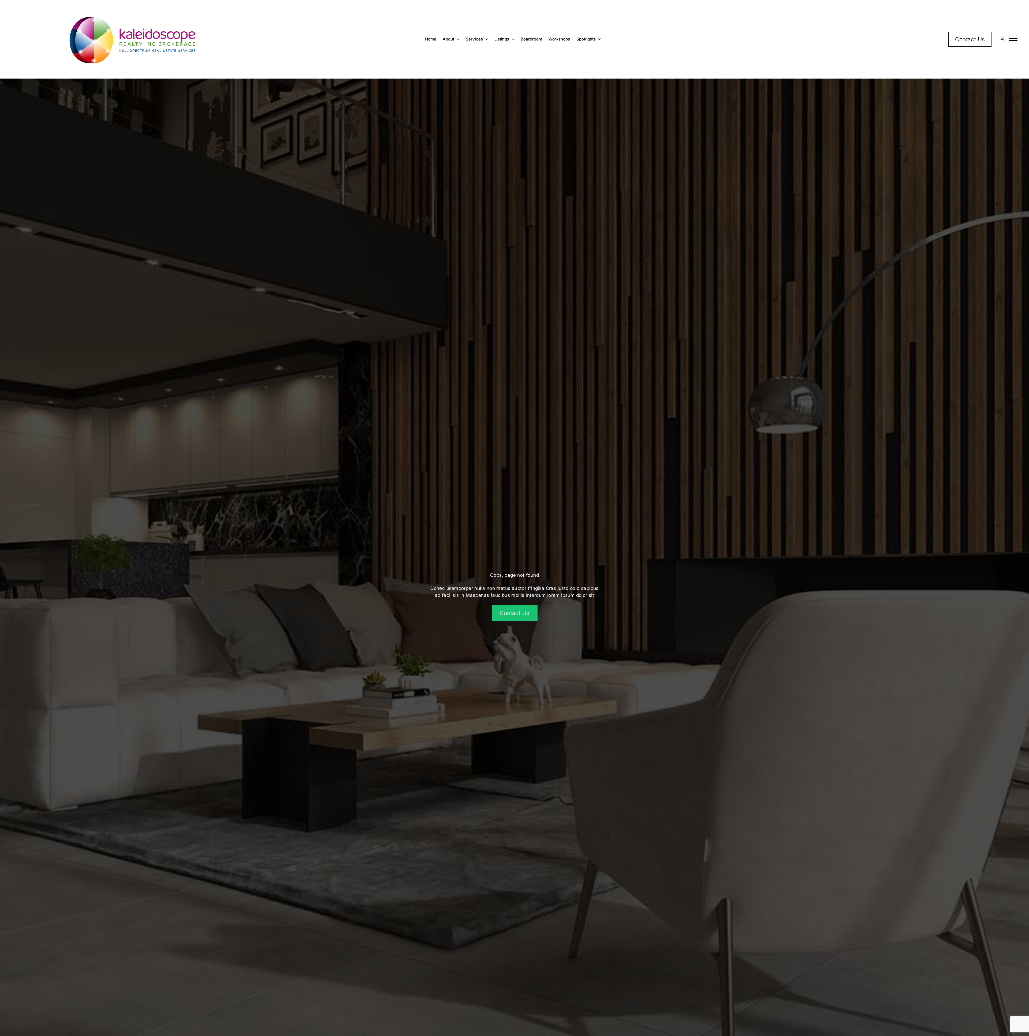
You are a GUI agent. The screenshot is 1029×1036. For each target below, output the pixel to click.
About (448, 39)
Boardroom (531, 39)
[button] (1002, 39)
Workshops (559, 39)
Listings (501, 39)
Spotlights (586, 39)
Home (430, 39)
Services (474, 39)
